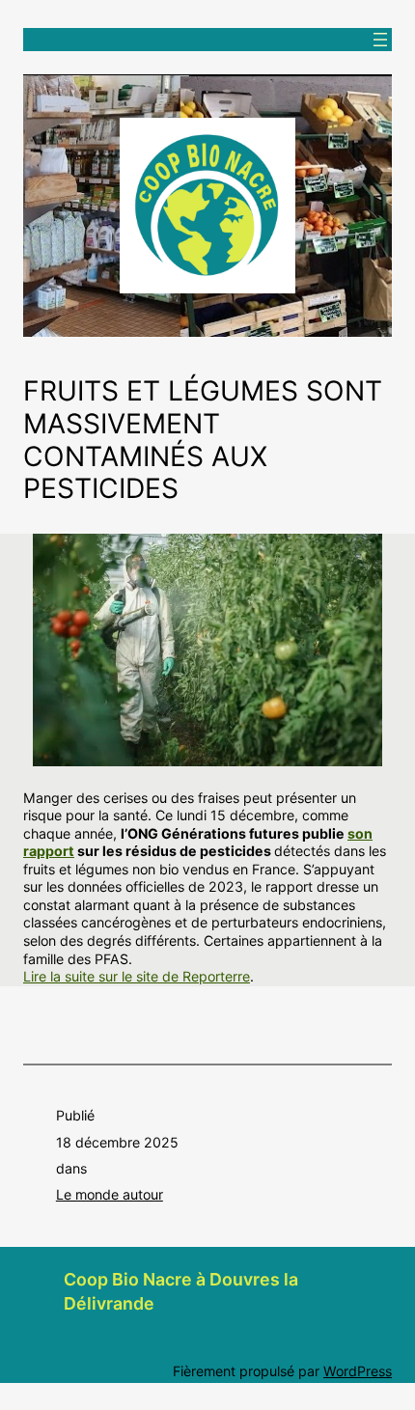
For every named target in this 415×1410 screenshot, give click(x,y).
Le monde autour (109, 1194)
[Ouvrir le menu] (380, 39)
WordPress (357, 1371)
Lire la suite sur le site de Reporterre (136, 976)
